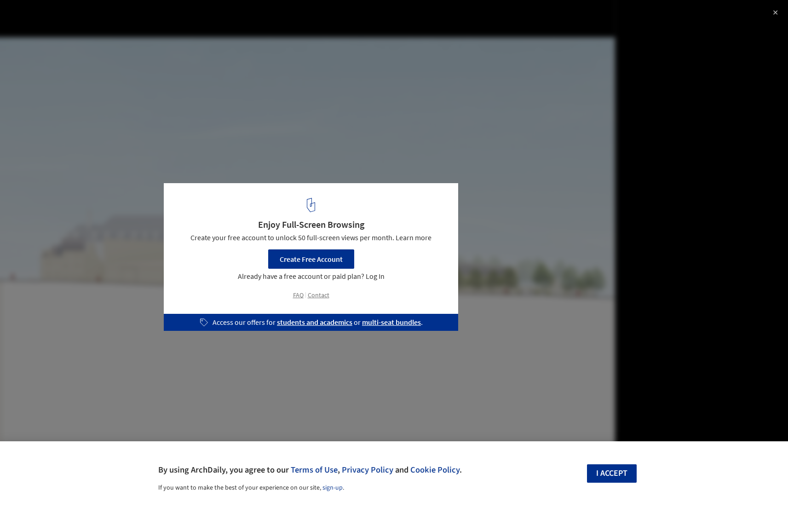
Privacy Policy (367, 470)
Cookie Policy (435, 470)
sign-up (332, 487)
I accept (611, 473)
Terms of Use (314, 470)
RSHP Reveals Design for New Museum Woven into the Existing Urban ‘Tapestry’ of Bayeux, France (134, 24)
